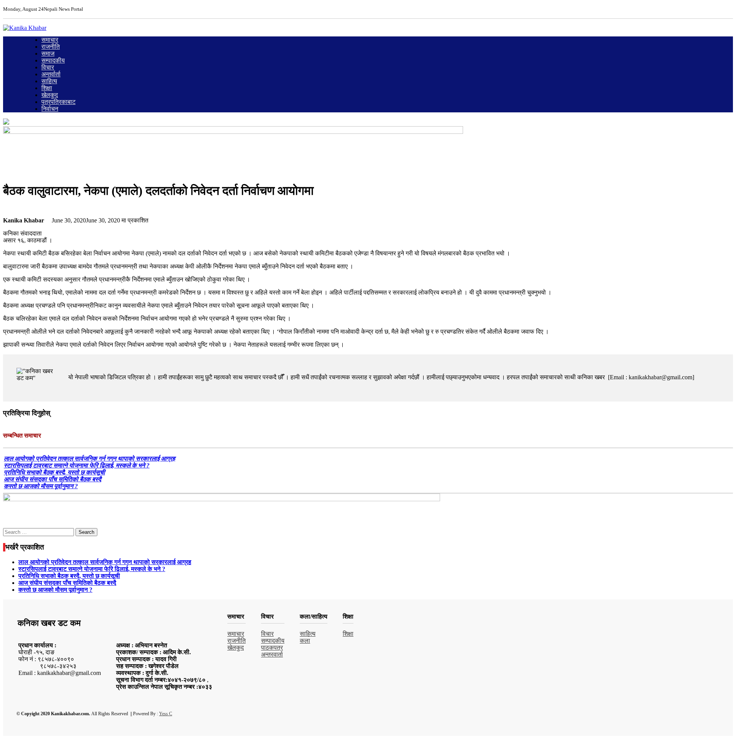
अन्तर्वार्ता (51, 74)
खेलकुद (49, 95)
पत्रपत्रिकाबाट (58, 102)
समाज (47, 53)
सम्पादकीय (53, 60)
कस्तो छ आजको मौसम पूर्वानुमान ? (41, 486)
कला (305, 640)
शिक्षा (46, 88)
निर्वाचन (49, 108)
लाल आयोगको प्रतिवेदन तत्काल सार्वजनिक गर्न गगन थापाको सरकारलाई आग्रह (89, 458)
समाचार (49, 39)
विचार (47, 67)
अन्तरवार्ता (272, 654)
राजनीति (50, 46)
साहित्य (49, 81)
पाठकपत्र (272, 647)
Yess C (165, 713)
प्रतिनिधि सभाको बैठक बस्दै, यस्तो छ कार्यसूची (54, 472)
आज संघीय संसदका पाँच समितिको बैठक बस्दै (52, 479)
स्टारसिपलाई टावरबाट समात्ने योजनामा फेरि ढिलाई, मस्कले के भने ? (77, 465)
